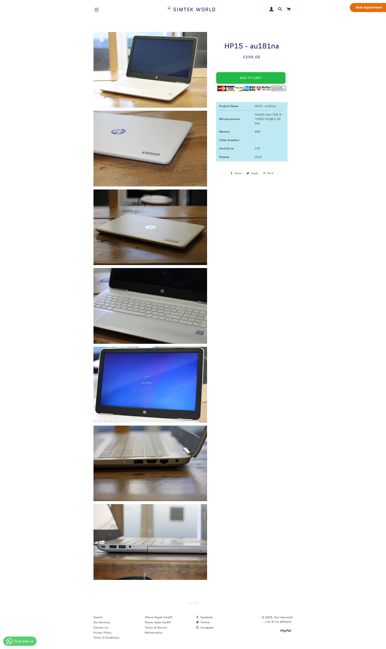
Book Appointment (369, 7)
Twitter (205, 622)
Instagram (207, 627)
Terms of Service (156, 627)
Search (97, 617)
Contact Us (100, 627)
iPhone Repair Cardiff (158, 617)
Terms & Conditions (106, 638)
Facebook (206, 617)
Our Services (101, 622)
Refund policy (153, 633)
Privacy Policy (102, 633)
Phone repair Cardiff (158, 622)
